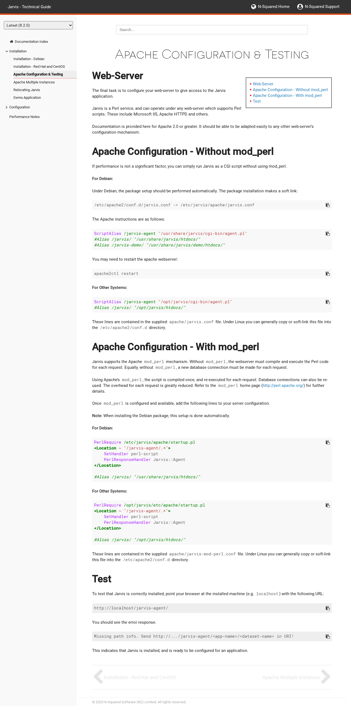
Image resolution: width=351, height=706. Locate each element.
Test (257, 101)
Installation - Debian (28, 59)
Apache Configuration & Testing (38, 74)
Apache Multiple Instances (34, 82)
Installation (18, 51)
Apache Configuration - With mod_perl (287, 95)
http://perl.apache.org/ (283, 385)
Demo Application (27, 97)
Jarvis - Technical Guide (29, 6)
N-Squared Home (274, 6)
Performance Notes (24, 117)
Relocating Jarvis (26, 90)
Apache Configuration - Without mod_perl (290, 89)
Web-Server (263, 83)
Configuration (19, 107)
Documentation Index (31, 42)
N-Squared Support (322, 6)
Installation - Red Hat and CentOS (39, 66)
